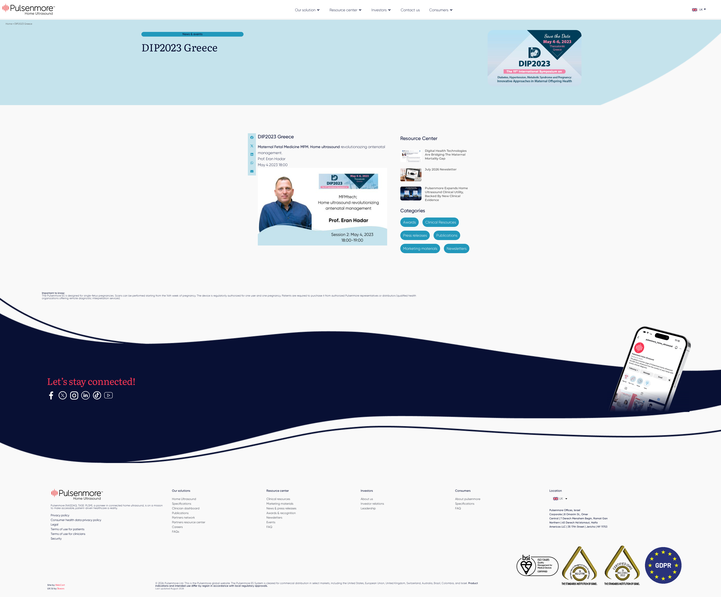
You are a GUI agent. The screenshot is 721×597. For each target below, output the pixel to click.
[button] (252, 137)
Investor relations (372, 503)
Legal (54, 524)
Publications (180, 513)
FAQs (175, 531)
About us (367, 499)
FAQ (269, 527)
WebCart (60, 584)
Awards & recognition (281, 513)
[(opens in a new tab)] (411, 156)
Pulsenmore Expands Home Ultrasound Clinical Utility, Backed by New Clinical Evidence (446, 194)
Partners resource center (188, 522)
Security (56, 538)
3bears (60, 588)
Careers (177, 527)
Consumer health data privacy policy (76, 520)
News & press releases (281, 508)
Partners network (183, 517)
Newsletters (274, 517)
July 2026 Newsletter (441, 169)
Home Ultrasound (184, 499)
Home (9, 23)
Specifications (181, 503)
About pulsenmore (467, 499)
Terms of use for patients (67, 529)
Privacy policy (60, 515)
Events (270, 522)
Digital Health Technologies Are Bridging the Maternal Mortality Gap (446, 154)
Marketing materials (279, 503)
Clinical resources (278, 499)
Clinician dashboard (185, 508)
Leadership (368, 508)
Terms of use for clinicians (68, 534)
